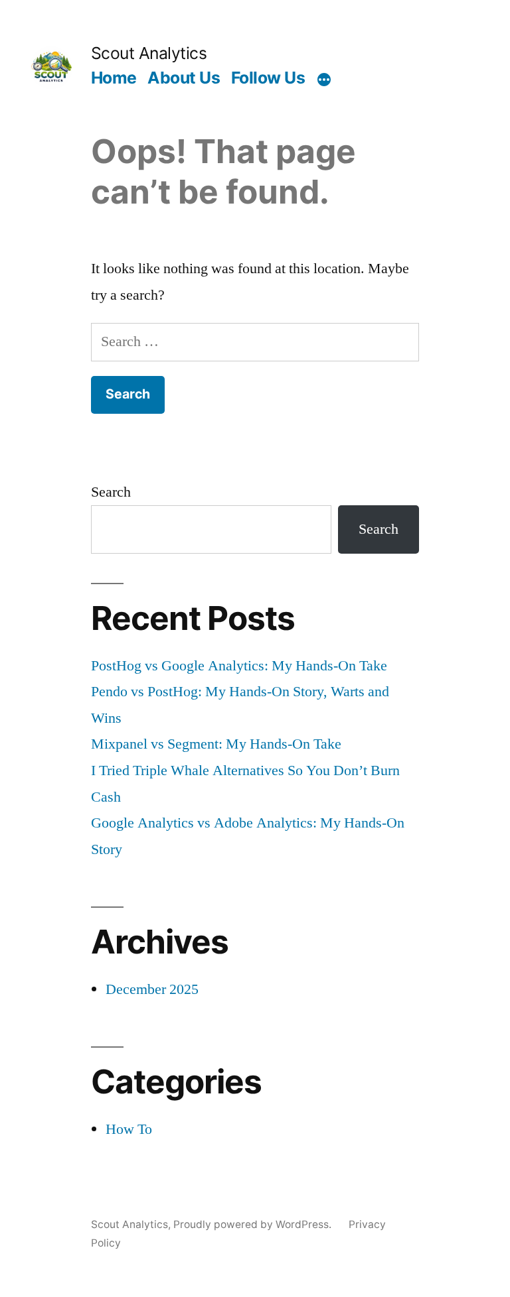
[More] (324, 80)
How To (129, 1129)
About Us (183, 78)
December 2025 (152, 989)
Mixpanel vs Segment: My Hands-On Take (216, 744)
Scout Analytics (149, 53)
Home (114, 78)
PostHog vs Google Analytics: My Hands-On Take (239, 665)
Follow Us (268, 78)
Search (111, 492)
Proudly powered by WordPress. (253, 1224)
